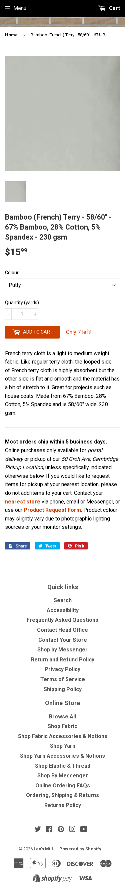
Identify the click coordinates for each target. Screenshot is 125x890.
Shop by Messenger (62, 649)
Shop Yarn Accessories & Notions (62, 756)
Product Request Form (52, 510)
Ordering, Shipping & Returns (62, 795)
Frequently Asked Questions (62, 620)
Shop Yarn (62, 746)
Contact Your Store (62, 640)
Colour (12, 272)
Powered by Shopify (80, 848)
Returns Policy (62, 805)
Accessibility (63, 610)
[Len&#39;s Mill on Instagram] (72, 830)
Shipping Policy (63, 689)
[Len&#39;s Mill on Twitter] (37, 830)
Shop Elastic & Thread (62, 766)
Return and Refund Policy (62, 659)
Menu (19, 8)
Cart (114, 8)
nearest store (22, 501)
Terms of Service (62, 679)
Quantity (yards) (22, 302)
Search (63, 600)
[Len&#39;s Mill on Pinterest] (60, 830)
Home (11, 34)
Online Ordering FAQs (62, 785)
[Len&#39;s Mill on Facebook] (49, 830)
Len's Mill (43, 848)
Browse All (62, 716)
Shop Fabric (62, 726)
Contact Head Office (62, 630)
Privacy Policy (62, 669)
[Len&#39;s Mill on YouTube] (83, 830)
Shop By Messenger (62, 775)
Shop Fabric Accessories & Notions (62, 736)
